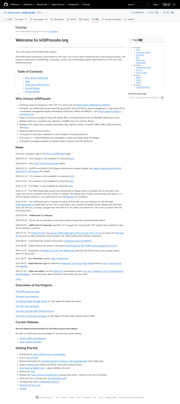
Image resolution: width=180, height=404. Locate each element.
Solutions (28, 4)
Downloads (140, 55)
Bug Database (141, 63)
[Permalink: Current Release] (14, 322)
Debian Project (39, 233)
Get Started (32, 357)
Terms (57, 397)
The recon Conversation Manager (31, 316)
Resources (42, 4)
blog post (70, 197)
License (22, 388)
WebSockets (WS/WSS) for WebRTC (94, 105)
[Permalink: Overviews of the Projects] (14, 285)
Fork (154, 12)
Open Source (58, 4)
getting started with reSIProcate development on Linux (91, 245)
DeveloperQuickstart (57, 378)
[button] (162, 97)
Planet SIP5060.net (143, 87)
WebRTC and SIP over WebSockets (58, 250)
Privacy (64, 397)
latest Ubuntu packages (30, 342)
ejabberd (24, 266)
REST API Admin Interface (47, 163)
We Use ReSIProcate (55, 153)
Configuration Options (49, 381)
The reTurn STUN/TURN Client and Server (35, 311)
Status (78, 397)
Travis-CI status (141, 72)
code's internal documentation (44, 375)
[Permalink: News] (14, 147)
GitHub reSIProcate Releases (32, 338)
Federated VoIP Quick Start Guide (77, 263)
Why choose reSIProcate (36, 78)
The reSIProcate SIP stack (28, 291)
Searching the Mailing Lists (31, 368)
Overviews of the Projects (37, 84)
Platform (15, 4)
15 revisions (53, 31)
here (26, 127)
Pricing (86, 4)
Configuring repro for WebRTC (78, 241)
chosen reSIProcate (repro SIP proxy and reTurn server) (76, 233)
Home (138, 50)
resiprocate (13, 12)
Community (86, 397)
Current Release (32, 88)
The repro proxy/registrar (27, 296)
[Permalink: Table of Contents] (15, 71)
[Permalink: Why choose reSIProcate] (14, 98)
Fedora (138, 80)
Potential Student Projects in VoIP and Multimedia (64, 361)
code (32, 371)
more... (19, 279)
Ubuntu (138, 82)
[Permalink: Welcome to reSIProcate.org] (14, 40)
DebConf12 (58, 271)
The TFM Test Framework (27, 306)
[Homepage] (6, 4)
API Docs (139, 70)
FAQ (137, 57)
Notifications (139, 12)
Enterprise (73, 4)
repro (105, 263)
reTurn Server (115, 263)
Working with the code (29, 385)
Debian (138, 77)
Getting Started (32, 91)
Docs (94, 397)
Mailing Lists (32, 364)
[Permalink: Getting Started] (14, 348)
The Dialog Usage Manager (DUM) (32, 301)
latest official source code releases (49, 354)
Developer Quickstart (143, 67)
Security (71, 397)
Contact (100, 397)
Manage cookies (111, 397)
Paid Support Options (143, 52)
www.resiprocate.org (25, 204)
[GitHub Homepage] (37, 397)
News (27, 81)
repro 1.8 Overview (59, 258)
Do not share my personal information (131, 397)
